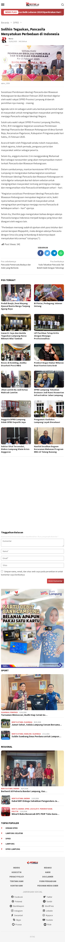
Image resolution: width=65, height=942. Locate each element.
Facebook (19, 897)
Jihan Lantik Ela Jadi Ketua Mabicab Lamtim (14, 391)
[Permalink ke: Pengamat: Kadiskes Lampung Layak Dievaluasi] (49, 408)
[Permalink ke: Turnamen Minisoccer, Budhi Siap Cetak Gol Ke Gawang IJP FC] (32, 692)
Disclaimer (47, 876)
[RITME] (32, 4)
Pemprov (14, 712)
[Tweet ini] (47, 253)
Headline (28, 734)
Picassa (18, 924)
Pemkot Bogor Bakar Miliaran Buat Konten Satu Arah (49, 364)
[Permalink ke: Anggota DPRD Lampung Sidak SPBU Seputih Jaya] (16, 408)
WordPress (49, 906)
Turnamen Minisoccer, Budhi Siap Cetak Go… (24, 715)
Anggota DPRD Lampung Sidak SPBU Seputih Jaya (13, 421)
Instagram (18, 911)
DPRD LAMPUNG (13, 849)
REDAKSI (48, 867)
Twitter (49, 897)
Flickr (49, 924)
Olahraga (5, 712)
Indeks (16, 867)
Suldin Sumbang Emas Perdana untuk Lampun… (36, 736)
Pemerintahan (46, 809)
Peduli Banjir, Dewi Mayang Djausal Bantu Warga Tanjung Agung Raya (15, 306)
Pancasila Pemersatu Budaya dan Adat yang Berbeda (16, 264)
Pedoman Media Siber (47, 885)
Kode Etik (16, 872)
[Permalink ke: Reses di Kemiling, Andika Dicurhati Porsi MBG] (16, 352)
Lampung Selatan (14, 833)
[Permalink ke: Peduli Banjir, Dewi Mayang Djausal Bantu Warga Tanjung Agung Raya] (16, 292)
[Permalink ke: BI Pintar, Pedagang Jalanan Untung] (49, 292)
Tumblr (49, 901)
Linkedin (49, 911)
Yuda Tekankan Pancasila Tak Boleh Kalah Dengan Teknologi (50, 264)
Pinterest (18, 901)
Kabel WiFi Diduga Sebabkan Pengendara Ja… (35, 801)
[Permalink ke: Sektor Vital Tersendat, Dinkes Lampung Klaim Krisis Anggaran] (16, 435)
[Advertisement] (32, 492)
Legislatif (34, 809)
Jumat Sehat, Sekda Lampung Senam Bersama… (37, 724)
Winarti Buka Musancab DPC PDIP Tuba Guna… (35, 814)
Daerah (16, 789)
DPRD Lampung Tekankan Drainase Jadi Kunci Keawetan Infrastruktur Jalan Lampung (49, 392)
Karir (47, 872)
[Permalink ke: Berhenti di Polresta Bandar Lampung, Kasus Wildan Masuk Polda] (32, 768)
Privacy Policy (17, 876)
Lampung (10, 844)
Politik (15, 811)
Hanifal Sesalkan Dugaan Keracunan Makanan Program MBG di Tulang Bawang (48, 449)
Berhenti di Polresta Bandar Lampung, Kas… (24, 791)
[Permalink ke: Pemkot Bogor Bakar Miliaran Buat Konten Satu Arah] (49, 352)
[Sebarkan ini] (40, 253)
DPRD (27, 809)
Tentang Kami (16, 881)
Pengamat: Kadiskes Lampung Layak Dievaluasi (47, 421)
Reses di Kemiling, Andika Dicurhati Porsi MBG (13, 364)
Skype (18, 920)
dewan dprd (12, 828)
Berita (14, 809)
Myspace (49, 915)
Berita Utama (17, 722)
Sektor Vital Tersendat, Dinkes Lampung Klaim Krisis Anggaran (15, 449)
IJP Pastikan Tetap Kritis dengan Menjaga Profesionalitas (46, 336)
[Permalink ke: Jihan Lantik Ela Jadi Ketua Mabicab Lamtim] (16, 379)
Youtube (49, 920)
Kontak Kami (16, 885)
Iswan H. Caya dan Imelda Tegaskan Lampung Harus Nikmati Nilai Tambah (14, 336)
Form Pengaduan (47, 881)
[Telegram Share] (54, 253)
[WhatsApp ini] (61, 253)
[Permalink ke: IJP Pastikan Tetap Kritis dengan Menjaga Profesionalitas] (49, 322)
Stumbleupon (18, 906)
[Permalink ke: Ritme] (4, 39)
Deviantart (18, 915)
